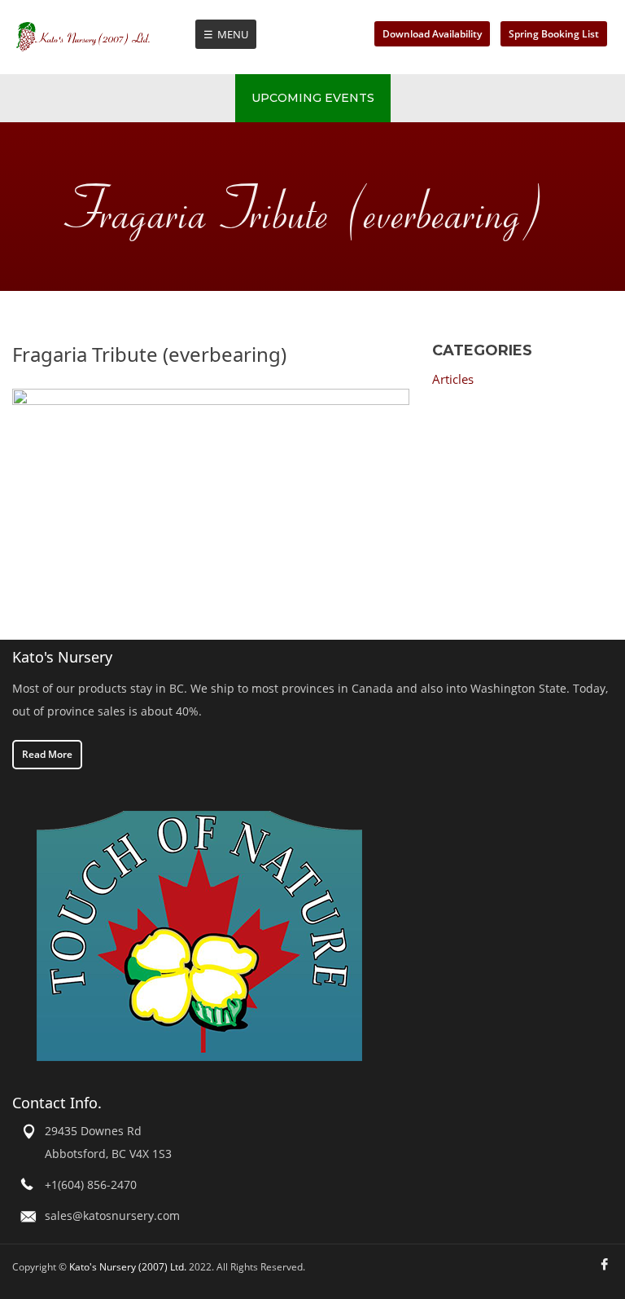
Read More (47, 754)
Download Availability (432, 34)
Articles (453, 379)
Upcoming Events (312, 97)
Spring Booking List (554, 34)
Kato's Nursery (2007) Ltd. (127, 1267)
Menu (232, 34)
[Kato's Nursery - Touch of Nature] (199, 934)
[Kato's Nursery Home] (105, 36)
